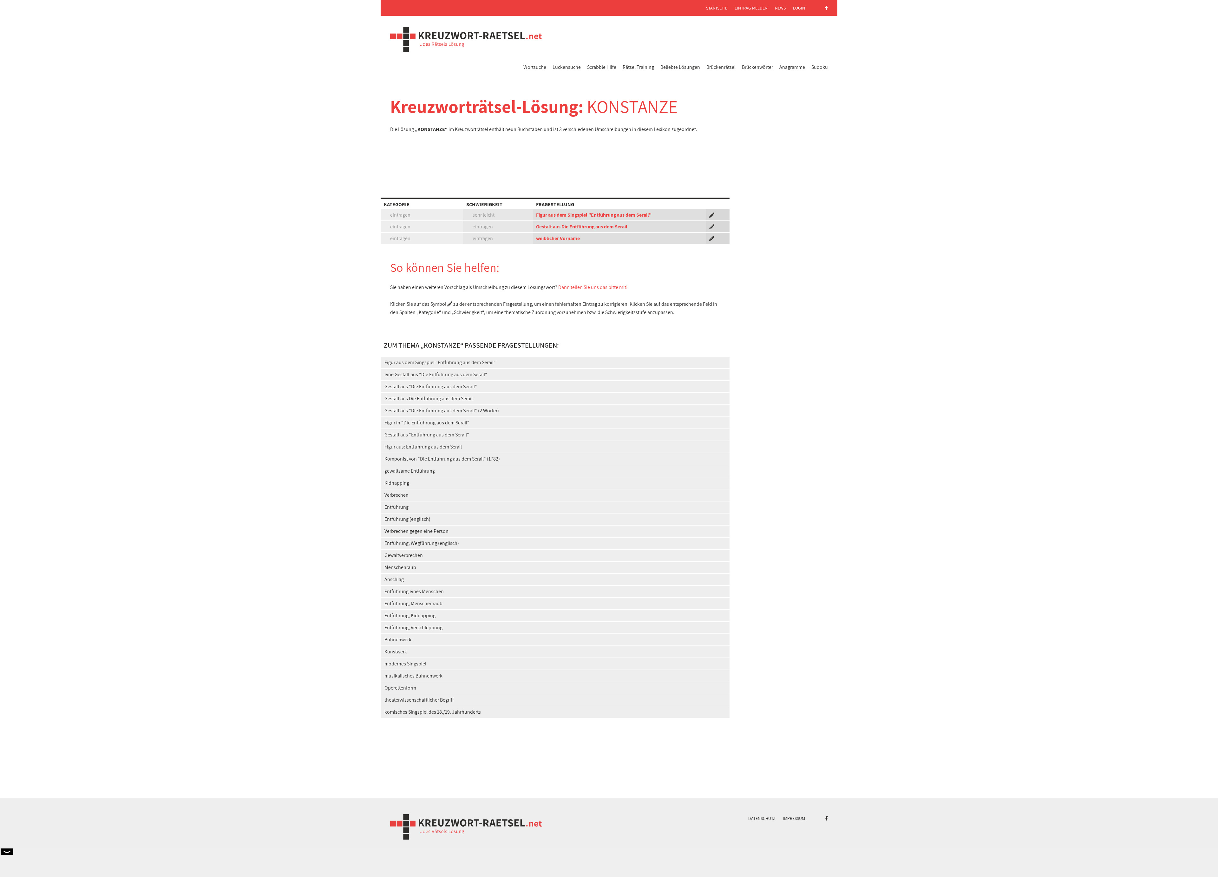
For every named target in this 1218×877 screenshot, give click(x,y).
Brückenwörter (757, 67)
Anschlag (394, 579)
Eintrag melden (751, 8)
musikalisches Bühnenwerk (413, 675)
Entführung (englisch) (407, 519)
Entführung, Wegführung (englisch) (421, 543)
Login (799, 8)
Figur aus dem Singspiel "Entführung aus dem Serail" (594, 215)
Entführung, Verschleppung (413, 627)
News (780, 8)
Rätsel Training (638, 67)
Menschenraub (400, 567)
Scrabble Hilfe (601, 67)
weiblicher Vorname (558, 238)
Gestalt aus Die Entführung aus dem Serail (581, 226)
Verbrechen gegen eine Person (416, 531)
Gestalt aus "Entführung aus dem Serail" (426, 434)
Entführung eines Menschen (414, 591)
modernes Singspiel (405, 663)
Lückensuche (567, 67)
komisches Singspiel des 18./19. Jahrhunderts (432, 712)
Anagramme (792, 67)
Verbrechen (396, 495)
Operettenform (400, 687)
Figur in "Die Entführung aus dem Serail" (426, 422)
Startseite (716, 8)
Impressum (794, 818)
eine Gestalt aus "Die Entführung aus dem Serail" (435, 374)
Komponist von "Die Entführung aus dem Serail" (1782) (442, 458)
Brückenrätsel (721, 67)
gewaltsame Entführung (409, 471)
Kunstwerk (395, 651)
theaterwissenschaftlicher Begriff (419, 700)
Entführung (396, 507)
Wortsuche (534, 67)
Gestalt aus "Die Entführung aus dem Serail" (430, 386)
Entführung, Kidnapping (409, 615)
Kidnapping (396, 483)
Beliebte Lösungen (680, 67)
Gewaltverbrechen (403, 555)
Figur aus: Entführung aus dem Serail (423, 446)
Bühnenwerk (397, 639)
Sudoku (819, 67)
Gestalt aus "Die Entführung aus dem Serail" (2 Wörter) (441, 410)
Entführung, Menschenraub (413, 603)
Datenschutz (762, 818)
